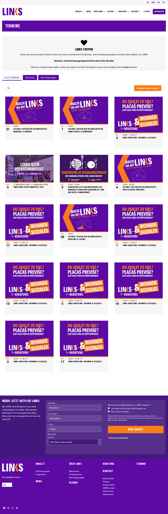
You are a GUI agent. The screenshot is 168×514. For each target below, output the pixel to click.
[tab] (12, 78)
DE (148, 2)
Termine (141, 464)
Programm (41, 474)
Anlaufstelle (108, 485)
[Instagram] (8, 508)
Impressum (108, 494)
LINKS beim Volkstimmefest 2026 (28, 187)
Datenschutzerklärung (118, 438)
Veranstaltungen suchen (148, 88)
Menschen (74, 471)
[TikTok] (17, 508)
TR (163, 2)
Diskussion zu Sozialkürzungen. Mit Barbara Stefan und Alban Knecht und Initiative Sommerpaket (86, 190)
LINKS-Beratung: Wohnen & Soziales (139, 137)
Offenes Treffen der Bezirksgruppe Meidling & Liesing (85, 237)
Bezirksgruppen (77, 477)
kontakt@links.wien (11, 477)
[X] (12, 508)
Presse (106, 481)
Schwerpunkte (43, 471)
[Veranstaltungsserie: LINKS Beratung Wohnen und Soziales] (26, 242)
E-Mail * (51, 424)
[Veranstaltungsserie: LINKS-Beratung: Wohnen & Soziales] (136, 134)
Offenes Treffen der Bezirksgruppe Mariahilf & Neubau (30, 130)
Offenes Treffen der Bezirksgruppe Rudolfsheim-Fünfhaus (139, 188)
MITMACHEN (159, 11)
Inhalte (40, 464)
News (39, 481)
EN (158, 2)
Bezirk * (51, 437)
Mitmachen (108, 478)
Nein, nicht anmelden (120, 412)
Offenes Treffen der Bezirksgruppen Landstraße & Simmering (85, 130)
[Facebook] (4, 508)
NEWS (88, 11)
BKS (153, 2)
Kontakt (108, 471)
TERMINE (146, 11)
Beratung (108, 464)
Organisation (75, 474)
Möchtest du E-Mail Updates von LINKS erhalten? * (129, 405)
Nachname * (53, 414)
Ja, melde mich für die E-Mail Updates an (128, 408)
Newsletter (108, 491)
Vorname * (52, 403)
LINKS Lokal (109, 488)
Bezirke (73, 482)
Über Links (75, 464)
